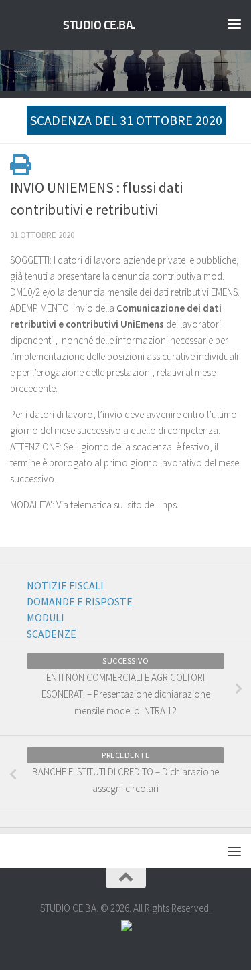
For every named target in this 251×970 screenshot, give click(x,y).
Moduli (45, 617)
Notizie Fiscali (65, 585)
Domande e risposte (80, 601)
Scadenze (51, 633)
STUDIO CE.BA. (99, 25)
